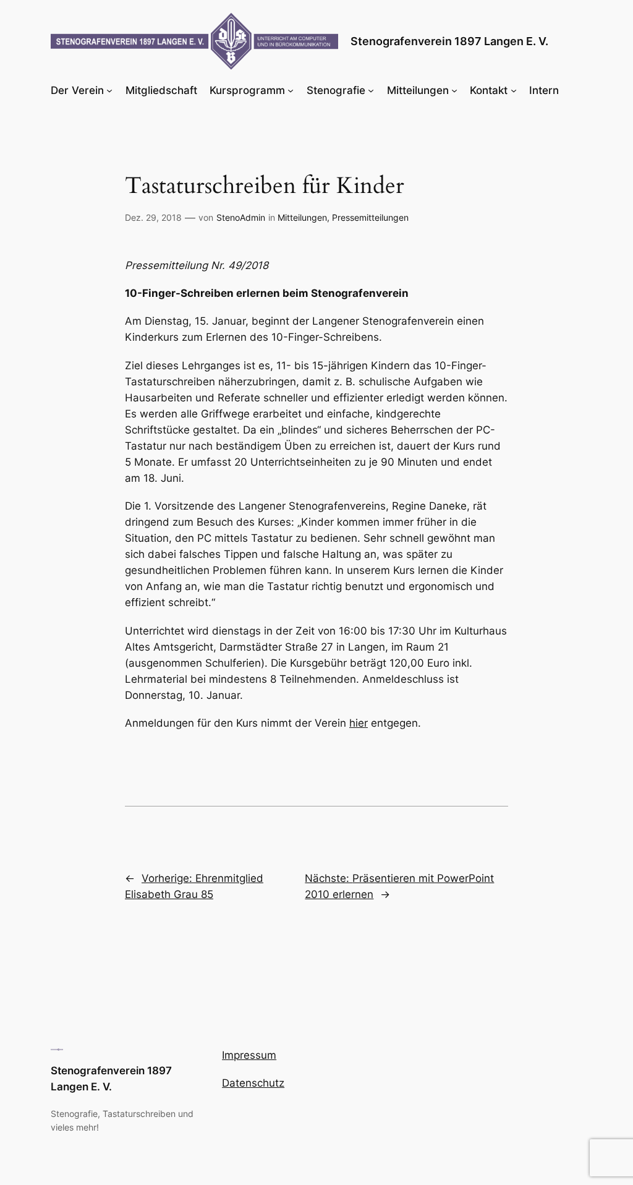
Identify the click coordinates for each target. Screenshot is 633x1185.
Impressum (249, 1055)
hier (358, 723)
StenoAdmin (240, 217)
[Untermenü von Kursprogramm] (290, 90)
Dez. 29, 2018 (153, 217)
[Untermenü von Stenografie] (371, 90)
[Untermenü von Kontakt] (514, 90)
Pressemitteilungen (370, 217)
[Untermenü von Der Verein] (109, 90)
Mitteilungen (302, 217)
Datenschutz (253, 1083)
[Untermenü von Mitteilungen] (454, 90)
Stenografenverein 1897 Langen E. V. (449, 41)
